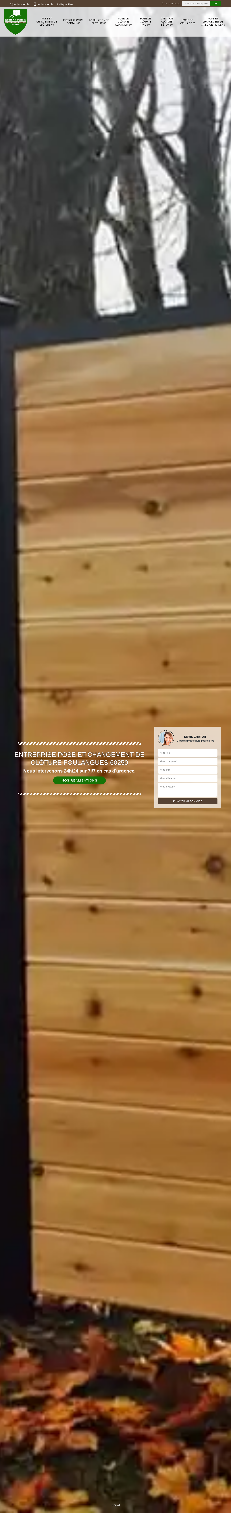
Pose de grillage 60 (187, 22)
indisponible (21, 4)
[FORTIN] (15, 22)
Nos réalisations (79, 780)
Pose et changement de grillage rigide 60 (213, 21)
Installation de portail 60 (73, 22)
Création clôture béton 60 (167, 21)
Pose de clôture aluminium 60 (123, 21)
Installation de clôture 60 (99, 22)
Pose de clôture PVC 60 (145, 21)
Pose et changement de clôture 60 (46, 21)
